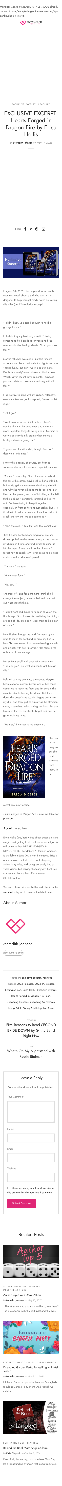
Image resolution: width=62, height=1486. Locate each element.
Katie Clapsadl (13, 1453)
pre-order (8, 818)
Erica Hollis (29, 990)
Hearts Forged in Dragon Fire (27, 996)
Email (10, 1149)
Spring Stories (46, 1362)
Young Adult (14, 1008)
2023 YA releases (44, 984)
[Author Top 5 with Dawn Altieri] (31, 1261)
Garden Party (26, 1362)
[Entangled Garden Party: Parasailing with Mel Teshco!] (31, 1337)
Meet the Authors (14, 1289)
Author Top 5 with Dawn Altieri (22, 1295)
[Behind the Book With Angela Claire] (31, 1417)
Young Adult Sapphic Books (38, 1008)
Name (10, 1129)
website (7, 892)
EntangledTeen (13, 990)
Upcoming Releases (17, 1002)
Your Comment (15, 1097)
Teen (47, 996)
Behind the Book (14, 1442)
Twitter (34, 887)
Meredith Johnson (22, 142)
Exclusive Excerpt (24, 104)
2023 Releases (25, 984)
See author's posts (13, 952)
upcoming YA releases (42, 1002)
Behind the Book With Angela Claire (25, 1448)
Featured (44, 104)
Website (11, 1168)
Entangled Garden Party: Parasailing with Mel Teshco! (30, 1369)
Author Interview (14, 1286)
